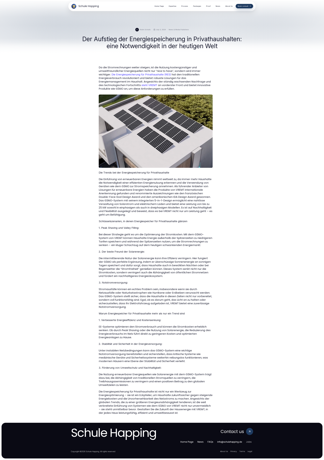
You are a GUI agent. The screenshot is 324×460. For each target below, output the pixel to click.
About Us (224, 451)
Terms (242, 451)
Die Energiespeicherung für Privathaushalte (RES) (141, 74)
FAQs (210, 441)
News (200, 441)
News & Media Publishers (179, 30)
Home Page (186, 441)
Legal (250, 451)
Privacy (233, 451)
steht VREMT (149, 85)
